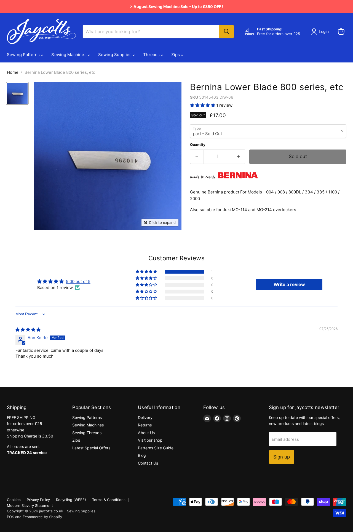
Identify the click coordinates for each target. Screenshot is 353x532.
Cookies (14, 499)
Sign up (281, 457)
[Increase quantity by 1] (238, 157)
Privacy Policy (38, 499)
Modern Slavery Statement (30, 505)
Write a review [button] (289, 284)
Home (12, 72)
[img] (28, 329)
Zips (176, 54)
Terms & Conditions (108, 499)
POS (10, 517)
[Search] (226, 31)
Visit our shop (150, 440)
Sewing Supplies (115, 54)
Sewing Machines (69, 54)
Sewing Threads (86, 432)
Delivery (145, 417)
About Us (146, 432)
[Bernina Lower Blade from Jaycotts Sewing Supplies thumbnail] (17, 93)
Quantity (197, 145)
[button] (203, 105)
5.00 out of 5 (78, 281)
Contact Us (148, 463)
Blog (142, 455)
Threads (152, 54)
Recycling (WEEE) (71, 499)
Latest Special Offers (91, 447)
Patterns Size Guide (155, 447)
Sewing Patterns (24, 54)
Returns (145, 425)
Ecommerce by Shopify (42, 517)
